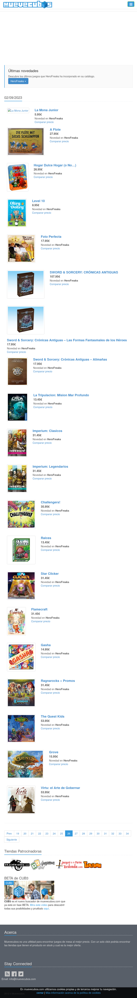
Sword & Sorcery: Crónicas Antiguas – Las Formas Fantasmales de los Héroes (67, 340)
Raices (46, 538)
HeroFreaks (18, 81)
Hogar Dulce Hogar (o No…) (55, 165)
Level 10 (38, 200)
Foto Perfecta (51, 236)
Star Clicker (50, 573)
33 (120, 833)
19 (17, 833)
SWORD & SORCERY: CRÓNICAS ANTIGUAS (84, 272)
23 (46, 833)
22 (39, 833)
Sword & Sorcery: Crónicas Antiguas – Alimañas (70, 359)
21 (32, 833)
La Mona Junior (46, 110)
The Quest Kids (52, 716)
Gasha (46, 645)
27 (76, 833)
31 (105, 833)
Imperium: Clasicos (47, 430)
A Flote (55, 129)
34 (127, 833)
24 (54, 833)
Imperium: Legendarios (50, 466)
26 (68, 833)
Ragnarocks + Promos (58, 680)
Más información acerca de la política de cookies (73, 992)
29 (90, 833)
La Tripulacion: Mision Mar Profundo (61, 395)
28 (83, 833)
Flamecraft (39, 609)
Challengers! (50, 502)
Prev (9, 833)
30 (98, 833)
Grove (53, 752)
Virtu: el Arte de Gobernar (60, 787)
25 (61, 833)
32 (112, 833)
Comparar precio (44, 122)
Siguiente (11, 839)
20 (25, 833)
